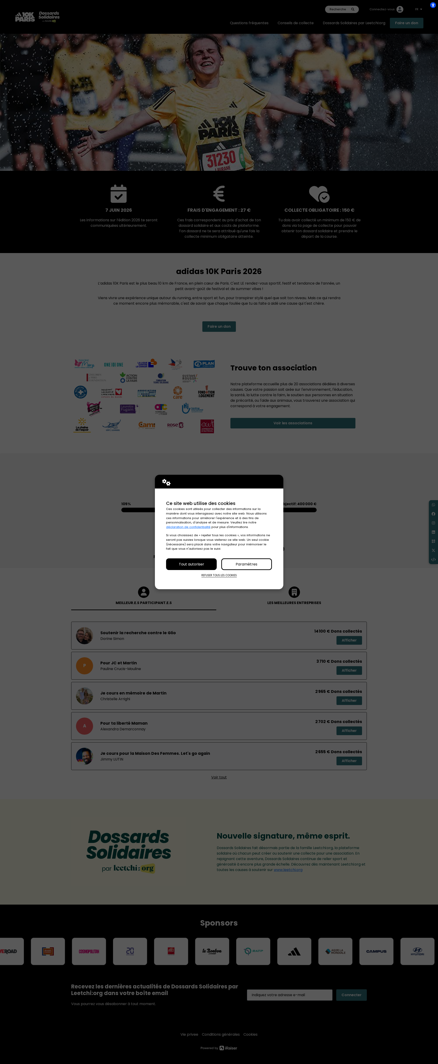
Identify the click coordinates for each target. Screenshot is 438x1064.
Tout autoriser (191, 564)
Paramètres (246, 564)
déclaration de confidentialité (188, 527)
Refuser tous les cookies (219, 575)
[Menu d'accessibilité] (433, 5)
